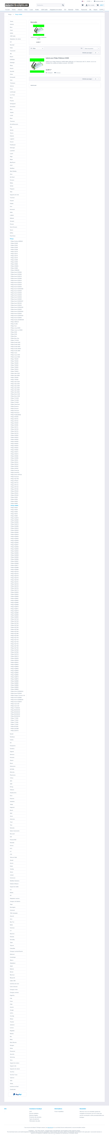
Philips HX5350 (14, 416)
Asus (11, 174)
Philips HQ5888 (15, 567)
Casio (11, 30)
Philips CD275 (14, 255)
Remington (12, 907)
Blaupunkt (12, 977)
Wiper (11, 159)
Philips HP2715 (14, 485)
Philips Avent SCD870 (16, 701)
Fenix (11, 1001)
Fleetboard (12, 144)
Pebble (11, 203)
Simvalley (12, 939)
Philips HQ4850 (15, 520)
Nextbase (12, 736)
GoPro (11, 1013)
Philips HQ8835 (15, 668)
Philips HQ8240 (15, 660)
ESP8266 (12, 59)
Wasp (11, 65)
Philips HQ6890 (15, 615)
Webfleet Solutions (14, 880)
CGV (30, 1111)
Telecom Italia (13, 857)
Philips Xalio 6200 (15, 383)
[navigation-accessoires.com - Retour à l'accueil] (17, 6)
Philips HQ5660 (15, 532)
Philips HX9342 (14, 468)
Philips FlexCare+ (15, 412)
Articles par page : (87, 52)
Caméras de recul (14, 983)
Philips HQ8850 (15, 672)
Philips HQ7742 (15, 639)
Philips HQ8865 (15, 674)
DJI (11, 42)
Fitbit (11, 1004)
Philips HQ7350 (15, 627)
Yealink (11, 112)
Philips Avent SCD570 (16, 276)
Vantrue (12, 86)
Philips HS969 (14, 511)
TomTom (12, 1071)
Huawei (12, 200)
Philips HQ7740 (15, 637)
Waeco (11, 960)
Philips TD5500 (14, 365)
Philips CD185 (14, 247)
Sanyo (11, 872)
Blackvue (12, 974)
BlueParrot (12, 162)
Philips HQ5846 (15, 542)
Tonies (11, 21)
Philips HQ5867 (15, 561)
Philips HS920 (14, 507)
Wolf (11, 813)
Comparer (50, 72)
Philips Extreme (15, 408)
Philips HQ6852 (15, 600)
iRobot (11, 1019)
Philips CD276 (14, 257)
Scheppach (13, 103)
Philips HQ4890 (15, 526)
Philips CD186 (14, 249)
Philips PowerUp (15, 470)
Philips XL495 (14, 323)
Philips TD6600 (14, 367)
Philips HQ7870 (15, 654)
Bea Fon (12, 922)
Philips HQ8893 (15, 689)
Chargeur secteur (14, 992)
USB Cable (12, 36)
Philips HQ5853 (15, 549)
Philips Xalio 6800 (15, 390)
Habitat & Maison (14, 883)
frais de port (50, 1127)
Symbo (11, 130)
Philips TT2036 (14, 722)
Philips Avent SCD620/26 (17, 307)
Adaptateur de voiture (15, 39)
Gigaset (12, 751)
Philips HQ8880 (15, 681)
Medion (12, 1033)
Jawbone (12, 1024)
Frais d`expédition (59, 1111)
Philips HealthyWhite (16, 414)
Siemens (12, 754)
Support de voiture (14, 1063)
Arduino (12, 24)
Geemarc (12, 927)
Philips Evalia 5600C (16, 348)
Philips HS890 (14, 503)
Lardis (11, 115)
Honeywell (12, 77)
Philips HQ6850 (15, 596)
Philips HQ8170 (15, 656)
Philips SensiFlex (15, 472)
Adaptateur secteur (15, 898)
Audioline (12, 801)
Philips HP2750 (14, 489)
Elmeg (11, 786)
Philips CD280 (14, 259)
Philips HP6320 (14, 491)
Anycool (12, 916)
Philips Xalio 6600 (15, 387)
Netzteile (12, 842)
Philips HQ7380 (15, 633)
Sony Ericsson (13, 227)
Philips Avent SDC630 (16, 303)
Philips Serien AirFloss (16, 474)
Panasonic (12, 1051)
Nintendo (12, 828)
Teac (11, 825)
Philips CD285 (14, 262)
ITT (11, 930)
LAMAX (12, 215)
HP (10, 895)
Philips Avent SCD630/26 (17, 311)
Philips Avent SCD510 (16, 282)
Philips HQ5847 (15, 544)
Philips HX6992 (14, 456)
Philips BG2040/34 (15, 716)
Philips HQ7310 (15, 619)
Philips (12, 238)
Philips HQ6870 (15, 606)
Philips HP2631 (14, 480)
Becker (11, 972)
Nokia (11, 1048)
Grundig (12, 1016)
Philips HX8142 (14, 464)
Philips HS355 (14, 499)
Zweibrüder (13, 1089)
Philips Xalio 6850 (15, 375)
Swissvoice (12, 766)
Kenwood (12, 209)
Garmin (12, 1007)
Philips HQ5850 (15, 546)
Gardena (12, 748)
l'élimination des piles (34, 1121)
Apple (11, 966)
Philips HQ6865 (15, 602)
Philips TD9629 (14, 371)
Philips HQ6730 (15, 575)
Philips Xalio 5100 (15, 373)
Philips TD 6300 (15, 400)
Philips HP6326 (14, 495)
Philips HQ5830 (15, 540)
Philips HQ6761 (15, 582)
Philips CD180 (14, 243)
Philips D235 (14, 334)
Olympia (12, 936)
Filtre (34, 48)
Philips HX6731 (14, 431)
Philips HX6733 (14, 433)
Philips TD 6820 (15, 402)
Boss (11, 27)
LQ (10, 889)
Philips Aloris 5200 (15, 396)
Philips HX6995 (14, 458)
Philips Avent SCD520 (16, 284)
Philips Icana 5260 (15, 354)
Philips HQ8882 (15, 683)
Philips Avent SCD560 (16, 274)
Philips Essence (15, 406)
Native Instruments (14, 830)
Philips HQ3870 (15, 518)
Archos (11, 845)
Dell (11, 836)
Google (12, 1010)
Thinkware (12, 83)
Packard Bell (13, 839)
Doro (11, 795)
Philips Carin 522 (15, 705)
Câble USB (12, 980)
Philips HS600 (14, 501)
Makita (11, 892)
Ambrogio (12, 147)
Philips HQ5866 (15, 559)
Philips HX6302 (14, 423)
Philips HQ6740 (15, 577)
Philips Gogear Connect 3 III (18, 695)
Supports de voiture (15, 1068)
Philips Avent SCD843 (16, 317)
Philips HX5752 (14, 421)
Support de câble (14, 886)
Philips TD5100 (14, 359)
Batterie (12, 969)
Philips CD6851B (15, 270)
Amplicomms (13, 792)
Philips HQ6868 (15, 604)
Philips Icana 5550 (15, 357)
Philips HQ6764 (15, 588)
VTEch (11, 778)
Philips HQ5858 (15, 555)
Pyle (11, 127)
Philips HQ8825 (15, 664)
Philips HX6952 (14, 449)
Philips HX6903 (14, 435)
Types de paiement (34, 1119)
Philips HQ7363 (15, 631)
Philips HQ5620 (15, 530)
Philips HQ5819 (15, 534)
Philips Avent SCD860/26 (17, 699)
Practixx (12, 100)
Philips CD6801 (14, 266)
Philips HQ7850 (15, 652)
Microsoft (12, 833)
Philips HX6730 (14, 429)
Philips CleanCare (15, 404)
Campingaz (13, 957)
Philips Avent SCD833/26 (17, 315)
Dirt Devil (12, 177)
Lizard (11, 153)
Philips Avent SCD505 (16, 272)
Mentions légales (33, 1115)
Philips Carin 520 (15, 703)
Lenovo (12, 1027)
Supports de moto (14, 194)
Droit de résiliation (33, 1113)
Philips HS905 (14, 505)
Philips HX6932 (14, 443)
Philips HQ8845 (15, 670)
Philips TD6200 (14, 377)
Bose (11, 118)
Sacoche (12, 1054)
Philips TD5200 (14, 361)
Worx (11, 109)
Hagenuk (12, 807)
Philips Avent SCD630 (16, 693)
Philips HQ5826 (15, 538)
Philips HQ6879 (15, 610)
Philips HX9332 (14, 466)
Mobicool (12, 954)
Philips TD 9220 (15, 340)
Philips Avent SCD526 (16, 290)
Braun (11, 763)
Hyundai (12, 71)
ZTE (11, 854)
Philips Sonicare (15, 476)
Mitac (11, 1039)
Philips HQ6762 (15, 584)
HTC (11, 848)
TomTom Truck (13, 1074)
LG (10, 851)
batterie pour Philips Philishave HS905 (38, 38)
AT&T (11, 165)
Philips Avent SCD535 (16, 295)
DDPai (11, 233)
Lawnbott (12, 150)
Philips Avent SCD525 (16, 286)
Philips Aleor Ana (15, 338)
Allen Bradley (13, 171)
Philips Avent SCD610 (16, 280)
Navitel (11, 734)
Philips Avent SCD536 (16, 297)
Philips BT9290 (14, 726)
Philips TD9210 (14, 369)
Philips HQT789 (15, 478)
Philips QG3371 (15, 730)
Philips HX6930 (14, 441)
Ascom (11, 863)
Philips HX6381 (14, 425)
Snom (11, 816)
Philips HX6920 (14, 439)
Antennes (12, 819)
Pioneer (12, 224)
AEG (11, 781)
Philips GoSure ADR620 (17, 241)
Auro (11, 919)
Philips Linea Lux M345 (16, 330)
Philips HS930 (14, 509)
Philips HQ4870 (15, 524)
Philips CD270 (14, 251)
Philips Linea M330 (15, 328)
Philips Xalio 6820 (15, 392)
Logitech (12, 139)
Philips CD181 (14, 245)
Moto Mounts (13, 1042)
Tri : (82, 48)
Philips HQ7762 (15, 643)
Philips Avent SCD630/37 (17, 301)
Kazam (11, 68)
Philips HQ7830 (15, 650)
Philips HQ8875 (15, 679)
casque (12, 875)
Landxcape (12, 92)
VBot (11, 191)
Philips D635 (14, 332)
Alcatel (11, 860)
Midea (11, 183)
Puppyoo (12, 188)
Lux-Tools (12, 94)
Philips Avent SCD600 (16, 299)
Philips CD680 (14, 264)
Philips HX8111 (14, 460)
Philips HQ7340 (15, 625)
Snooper (12, 221)
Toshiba (12, 869)
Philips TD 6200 (15, 398)
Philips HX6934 (14, 445)
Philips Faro (14, 326)
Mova (11, 97)
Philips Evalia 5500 (15, 344)
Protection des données (35, 1117)
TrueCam (12, 197)
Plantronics (12, 775)
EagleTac (12, 995)
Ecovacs (12, 180)
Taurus (11, 133)
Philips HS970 (14, 513)
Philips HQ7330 (15, 623)
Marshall (12, 45)
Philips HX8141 (14, 462)
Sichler (11, 186)
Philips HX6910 (14, 437)
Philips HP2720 (14, 487)
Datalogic (12, 62)
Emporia (12, 798)
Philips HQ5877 (15, 565)
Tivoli (11, 822)
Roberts (12, 136)
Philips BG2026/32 (15, 712)
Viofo (11, 80)
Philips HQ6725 (15, 573)
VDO (11, 1080)
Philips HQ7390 (15, 635)
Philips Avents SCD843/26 (17, 319)
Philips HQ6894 (15, 617)
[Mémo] (82, 5)
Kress (11, 89)
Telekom (12, 789)
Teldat (11, 804)
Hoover (12, 141)
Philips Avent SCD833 (16, 313)
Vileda (11, 1083)
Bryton (11, 56)
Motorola (12, 772)
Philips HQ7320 (15, 621)
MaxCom (12, 933)
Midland (12, 218)
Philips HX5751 (14, 418)
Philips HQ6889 (15, 613)
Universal (12, 910)
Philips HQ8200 (15, 658)
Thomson (12, 121)
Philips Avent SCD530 (16, 292)
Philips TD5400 (14, 363)
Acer (11, 206)
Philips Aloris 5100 (15, 394)
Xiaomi (11, 760)
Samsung (12, 1057)
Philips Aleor (14, 336)
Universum (12, 878)
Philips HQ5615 (15, 528)
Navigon (12, 1045)
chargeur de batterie (15, 901)
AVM (11, 783)
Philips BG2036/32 (15, 714)
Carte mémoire (13, 986)
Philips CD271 (14, 253)
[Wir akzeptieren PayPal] (17, 1094)
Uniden (11, 739)
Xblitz (11, 212)
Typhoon (12, 1077)
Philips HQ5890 (15, 569)
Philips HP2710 (14, 482)
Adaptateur (12, 963)
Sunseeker (12, 106)
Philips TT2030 (14, 718)
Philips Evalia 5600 (15, 346)
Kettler (11, 33)
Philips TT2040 (14, 724)
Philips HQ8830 (15, 666)
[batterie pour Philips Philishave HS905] (39, 30)
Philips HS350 (14, 497)
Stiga (11, 156)
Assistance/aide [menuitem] (99, 1)
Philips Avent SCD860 (16, 697)
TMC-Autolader (14, 913)
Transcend (12, 50)
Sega (11, 904)
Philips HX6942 (14, 447)
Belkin (11, 925)
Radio (11, 866)
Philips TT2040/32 (15, 707)
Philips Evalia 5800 (15, 350)
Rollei (11, 47)
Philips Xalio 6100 (15, 381)
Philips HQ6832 (15, 594)
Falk (11, 998)
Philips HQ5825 (15, 536)
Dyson (11, 230)
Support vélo (13, 1066)
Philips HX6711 (14, 427)
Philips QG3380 (15, 728)
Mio (11, 1036)
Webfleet (12, 168)
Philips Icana (14, 352)
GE (10, 742)
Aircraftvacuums (14, 124)
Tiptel (11, 942)
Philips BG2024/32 (15, 710)
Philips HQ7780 (15, 646)
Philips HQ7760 (15, 641)
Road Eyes (12, 235)
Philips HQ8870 (15, 677)
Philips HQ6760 (15, 579)
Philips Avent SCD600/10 (17, 691)
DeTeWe (12, 769)
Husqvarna (12, 745)
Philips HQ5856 (15, 553)
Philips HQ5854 (15, 551)
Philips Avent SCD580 (16, 278)
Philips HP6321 (14, 493)
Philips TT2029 (14, 720)
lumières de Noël (14, 1086)
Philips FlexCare (15, 410)
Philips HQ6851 (15, 598)
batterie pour (33, 85)
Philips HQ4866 (15, 522)
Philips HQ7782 (15, 648)
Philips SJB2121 (15, 321)
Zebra (11, 74)
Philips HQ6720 (15, 571)
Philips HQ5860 (15, 557)
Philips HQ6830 (15, 592)
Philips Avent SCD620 (16, 305)
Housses (12, 757)
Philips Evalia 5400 (15, 342)
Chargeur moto (14, 989)
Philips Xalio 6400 (15, 385)
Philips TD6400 (14, 379)
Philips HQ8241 (15, 662)
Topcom (12, 945)
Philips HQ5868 (15, 563)
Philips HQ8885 (15, 685)
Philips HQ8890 (15, 687)
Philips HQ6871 (15, 608)
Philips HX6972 (14, 454)
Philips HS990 (14, 515)
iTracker (12, 1021)
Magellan (12, 1030)
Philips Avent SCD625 (16, 309)
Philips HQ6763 (15, 586)
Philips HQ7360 (15, 629)
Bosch (11, 810)
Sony (11, 1060)
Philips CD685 (14, 268)
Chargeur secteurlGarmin (16, 951)
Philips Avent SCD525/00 (17, 288)
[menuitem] (50, 5)
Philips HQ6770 (15, 590)
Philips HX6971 (14, 451)
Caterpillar (12, 948)
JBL (11, 53)
